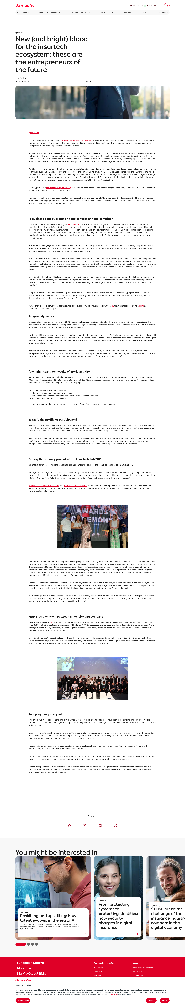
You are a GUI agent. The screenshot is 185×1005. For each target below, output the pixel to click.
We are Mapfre (23, 12)
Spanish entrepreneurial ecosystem (75, 140)
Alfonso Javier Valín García (75, 485)
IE (113, 306)
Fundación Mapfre (30, 963)
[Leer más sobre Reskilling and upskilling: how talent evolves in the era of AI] (53, 934)
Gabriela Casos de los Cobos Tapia (44, 485)
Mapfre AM (98, 968)
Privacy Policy (138, 971)
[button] (167, 5)
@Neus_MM (34, 132)
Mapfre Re (24, 968)
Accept (164, 1000)
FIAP (51, 622)
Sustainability (107, 12)
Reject (151, 1000)
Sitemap (97, 975)
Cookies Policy (138, 975)
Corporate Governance (81, 12)
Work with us (99, 971)
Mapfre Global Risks (31, 973)
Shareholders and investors (50, 12)
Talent (144, 12)
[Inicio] (24, 5)
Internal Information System (144, 968)
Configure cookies (23, 1000)
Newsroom (127, 12)
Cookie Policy (113, 995)
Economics (161, 12)
